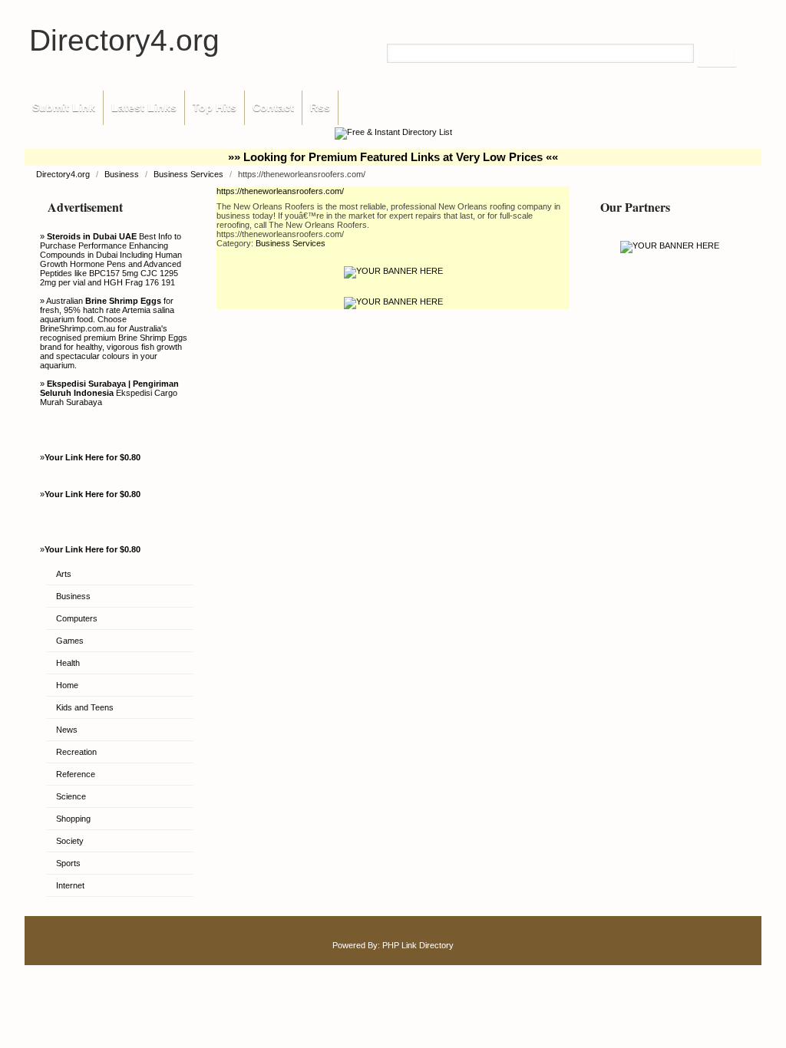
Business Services (190, 174)
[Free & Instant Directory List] (393, 132)
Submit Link (63, 107)
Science (71, 796)
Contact (273, 107)
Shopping (73, 818)
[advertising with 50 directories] (669, 245)
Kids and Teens (85, 707)
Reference (75, 774)
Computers (76, 618)
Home (67, 685)
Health (68, 662)
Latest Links (144, 107)
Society (70, 840)
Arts (63, 573)
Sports (68, 863)
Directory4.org (124, 40)
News (67, 729)
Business (122, 174)
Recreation (76, 751)
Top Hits (214, 107)
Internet (70, 885)
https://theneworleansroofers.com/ (280, 191)
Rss (320, 107)
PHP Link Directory (418, 945)
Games (70, 640)
